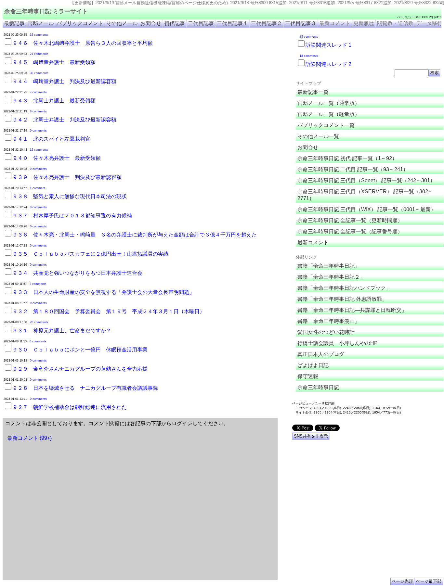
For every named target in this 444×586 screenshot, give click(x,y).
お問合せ (150, 23)
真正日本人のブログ (320, 354)
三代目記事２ (266, 23)
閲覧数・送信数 (395, 23)
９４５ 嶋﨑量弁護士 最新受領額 (54, 62)
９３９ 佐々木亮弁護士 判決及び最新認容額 (67, 177)
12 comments (39, 149)
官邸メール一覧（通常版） (328, 103)
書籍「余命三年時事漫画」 (328, 321)
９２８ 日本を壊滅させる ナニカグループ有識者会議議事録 (85, 388)
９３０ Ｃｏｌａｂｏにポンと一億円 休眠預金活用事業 (80, 349)
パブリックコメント (80, 23)
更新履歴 (363, 23)
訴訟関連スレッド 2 (328, 64)
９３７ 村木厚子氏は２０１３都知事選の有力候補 (72, 215)
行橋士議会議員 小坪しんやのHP (337, 343)
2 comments (38, 284)
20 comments (39, 322)
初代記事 (174, 23)
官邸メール (41, 23)
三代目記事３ (300, 23)
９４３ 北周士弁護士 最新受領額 (54, 100)
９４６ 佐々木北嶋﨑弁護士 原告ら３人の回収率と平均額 (82, 43)
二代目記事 (201, 23)
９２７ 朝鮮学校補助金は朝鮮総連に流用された (69, 407)
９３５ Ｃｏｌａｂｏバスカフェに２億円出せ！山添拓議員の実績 (90, 254)
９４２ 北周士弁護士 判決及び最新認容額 (64, 119)
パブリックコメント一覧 (326, 125)
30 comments (39, 73)
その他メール (121, 23)
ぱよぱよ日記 (313, 365)
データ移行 (429, 23)
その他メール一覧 (318, 136)
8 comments (38, 111)
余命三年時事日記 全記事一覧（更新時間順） (350, 220)
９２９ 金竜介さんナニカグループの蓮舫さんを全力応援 (80, 369)
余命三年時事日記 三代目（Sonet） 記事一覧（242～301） (366, 180)
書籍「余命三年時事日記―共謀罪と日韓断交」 (352, 310)
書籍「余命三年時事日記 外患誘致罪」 (342, 299)
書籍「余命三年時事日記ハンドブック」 (344, 288)
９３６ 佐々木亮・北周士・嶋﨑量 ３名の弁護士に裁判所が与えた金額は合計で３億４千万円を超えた (134, 234)
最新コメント (334, 23)
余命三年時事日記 (318, 387)
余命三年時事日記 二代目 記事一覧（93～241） (352, 169)
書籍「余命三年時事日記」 (328, 266)
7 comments (38, 92)
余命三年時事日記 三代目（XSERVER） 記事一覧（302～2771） (365, 195)
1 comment (37, 188)
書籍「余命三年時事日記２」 (331, 277)
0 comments (38, 130)
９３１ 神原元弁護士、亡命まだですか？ (61, 330)
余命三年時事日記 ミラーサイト (46, 11)
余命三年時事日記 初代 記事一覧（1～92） (347, 158)
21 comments (39, 54)
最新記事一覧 (313, 92)
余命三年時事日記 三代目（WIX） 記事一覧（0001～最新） (366, 209)
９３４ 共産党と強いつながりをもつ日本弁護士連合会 (77, 273)
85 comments (309, 36)
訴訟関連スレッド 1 (328, 45)
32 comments (39, 34)
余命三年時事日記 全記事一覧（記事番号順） (350, 231)
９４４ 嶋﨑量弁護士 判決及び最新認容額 (64, 81)
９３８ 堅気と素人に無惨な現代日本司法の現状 (69, 196)
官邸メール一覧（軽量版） (328, 114)
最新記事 (14, 23)
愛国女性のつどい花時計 (326, 332)
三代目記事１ (232, 23)
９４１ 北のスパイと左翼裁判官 (51, 139)
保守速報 (307, 376)
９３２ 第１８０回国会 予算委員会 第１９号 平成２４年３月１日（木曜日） (108, 311)
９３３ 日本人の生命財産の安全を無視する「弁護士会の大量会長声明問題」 (103, 292)
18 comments (309, 55)
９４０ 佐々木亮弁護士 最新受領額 (56, 158)
